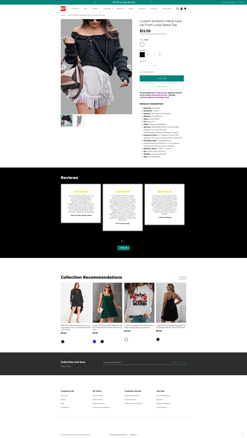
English (241, 2)
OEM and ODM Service (133, 403)
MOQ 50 (142, 8)
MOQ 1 (131, 8)
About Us (64, 396)
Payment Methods (132, 396)
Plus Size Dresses (163, 396)
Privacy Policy (98, 396)
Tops (85, 8)
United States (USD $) (228, 2)
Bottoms (120, 8)
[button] (177, 8)
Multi (142, 44)
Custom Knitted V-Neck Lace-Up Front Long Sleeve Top (86, 15)
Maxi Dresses (162, 407)
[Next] (152, 2)
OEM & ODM (167, 8)
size (142, 50)
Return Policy (98, 399)
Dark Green (106, 341)
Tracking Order (130, 399)
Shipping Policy (99, 403)
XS (160, 55)
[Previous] (95, 2)
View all (123, 248)
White (126, 339)
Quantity (143, 61)
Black (62, 341)
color (144, 40)
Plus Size (75, 8)
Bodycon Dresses (163, 403)
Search (63, 399)
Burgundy (98, 341)
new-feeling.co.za (71, 435)
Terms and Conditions (101, 407)
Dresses (95, 8)
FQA (62, 403)
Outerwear (107, 8)
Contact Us (65, 407)
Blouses (160, 399)
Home (63, 15)
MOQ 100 (154, 8)
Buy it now (162, 86)
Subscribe (176, 362)
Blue (94, 341)
